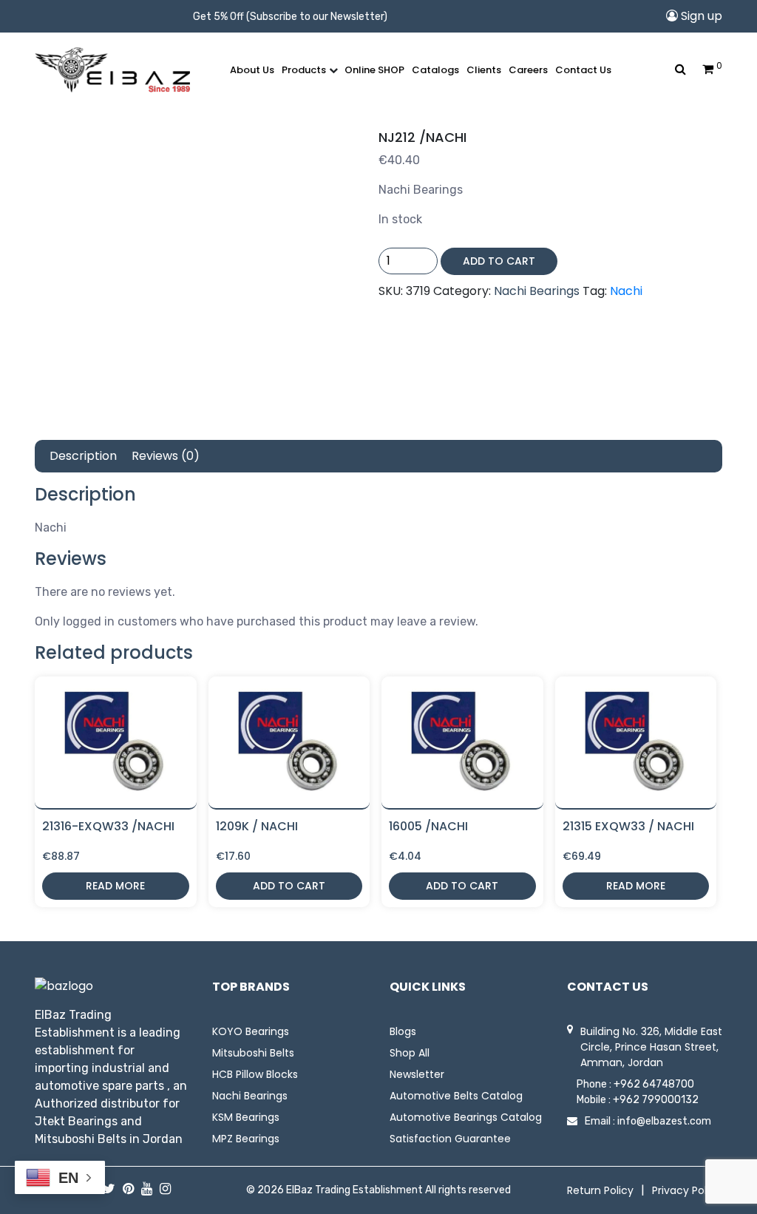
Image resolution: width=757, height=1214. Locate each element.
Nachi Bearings (537, 290)
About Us (252, 70)
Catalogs (435, 70)
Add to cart (499, 261)
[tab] (83, 456)
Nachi (626, 290)
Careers (528, 70)
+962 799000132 (656, 1099)
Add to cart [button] (289, 885)
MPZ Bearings (245, 1138)
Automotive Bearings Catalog (466, 1117)
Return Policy (600, 1190)
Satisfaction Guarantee (450, 1138)
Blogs (403, 1031)
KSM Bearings (245, 1117)
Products (304, 70)
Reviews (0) (166, 455)
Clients (483, 70)
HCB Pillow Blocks (255, 1074)
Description (83, 455)
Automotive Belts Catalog (456, 1095)
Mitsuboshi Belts (253, 1052)
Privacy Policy (687, 1190)
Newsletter (417, 1074)
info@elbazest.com (664, 1121)
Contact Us (583, 70)
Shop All (410, 1052)
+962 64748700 (654, 1084)
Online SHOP (374, 70)
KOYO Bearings (250, 1031)
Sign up (700, 15)
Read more (115, 885)
